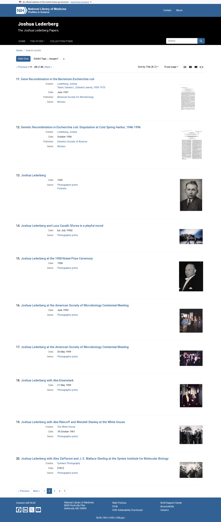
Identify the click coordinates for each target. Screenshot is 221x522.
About (179, 10)
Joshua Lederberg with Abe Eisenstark (47, 380)
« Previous (22, 67)
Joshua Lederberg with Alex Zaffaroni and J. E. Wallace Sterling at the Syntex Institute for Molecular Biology (95, 458)
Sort (147, 66)
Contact (167, 10)
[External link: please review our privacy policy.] (18, 509)
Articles (61, 101)
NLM (98, 517)
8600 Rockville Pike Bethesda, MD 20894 (75, 507)
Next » (48, 67)
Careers (164, 510)
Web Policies (119, 502)
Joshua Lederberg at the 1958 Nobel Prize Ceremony (57, 258)
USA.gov (120, 517)
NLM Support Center (171, 502)
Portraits (61, 188)
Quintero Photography (68, 463)
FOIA (115, 506)
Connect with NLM (25, 502)
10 (170, 66)
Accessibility (167, 506)
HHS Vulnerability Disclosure (127, 510)
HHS (111, 517)
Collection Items (61, 41)
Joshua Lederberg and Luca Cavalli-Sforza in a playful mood (62, 225)
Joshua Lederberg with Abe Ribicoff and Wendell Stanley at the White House (73, 422)
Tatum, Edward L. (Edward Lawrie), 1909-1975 (81, 87)
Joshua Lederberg (33, 175)
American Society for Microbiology (75, 97)
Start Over (23, 58)
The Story (36, 41)
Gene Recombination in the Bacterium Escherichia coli (57, 79)
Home (21, 41)
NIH (105, 517)
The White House (66, 426)
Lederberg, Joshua (67, 83)
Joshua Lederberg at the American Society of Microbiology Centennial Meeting (75, 305)
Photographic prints (67, 184)
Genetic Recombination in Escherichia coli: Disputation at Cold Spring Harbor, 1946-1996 (81, 127)
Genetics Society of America (72, 141)
